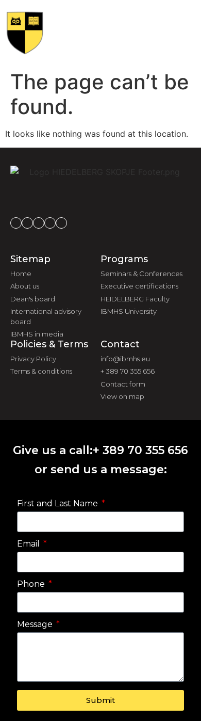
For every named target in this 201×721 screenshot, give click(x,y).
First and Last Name (58, 504)
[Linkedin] (38, 223)
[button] (176, 33)
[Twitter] (50, 223)
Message (36, 624)
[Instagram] (27, 223)
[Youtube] (61, 223)
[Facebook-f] (16, 223)
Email (29, 544)
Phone (32, 584)
